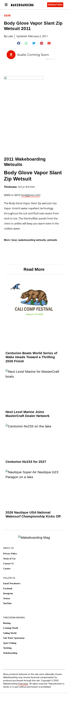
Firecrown (23, 683)
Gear (7, 15)
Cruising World (10, 628)
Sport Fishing (9, 643)
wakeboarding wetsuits (32, 240)
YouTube (7, 603)
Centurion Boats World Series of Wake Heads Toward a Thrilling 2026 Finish (31, 357)
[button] (18, 43)
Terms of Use (9, 558)
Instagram (8, 593)
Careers (6, 568)
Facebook (7, 588)
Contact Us (8, 563)
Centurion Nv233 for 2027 (26, 461)
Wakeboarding (10, 653)
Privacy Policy (10, 553)
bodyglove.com (30, 195)
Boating (7, 623)
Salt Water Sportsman (14, 638)
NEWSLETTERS (55, 5)
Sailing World (9, 633)
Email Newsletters (11, 583)
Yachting (7, 648)
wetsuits (52, 240)
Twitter (6, 598)
